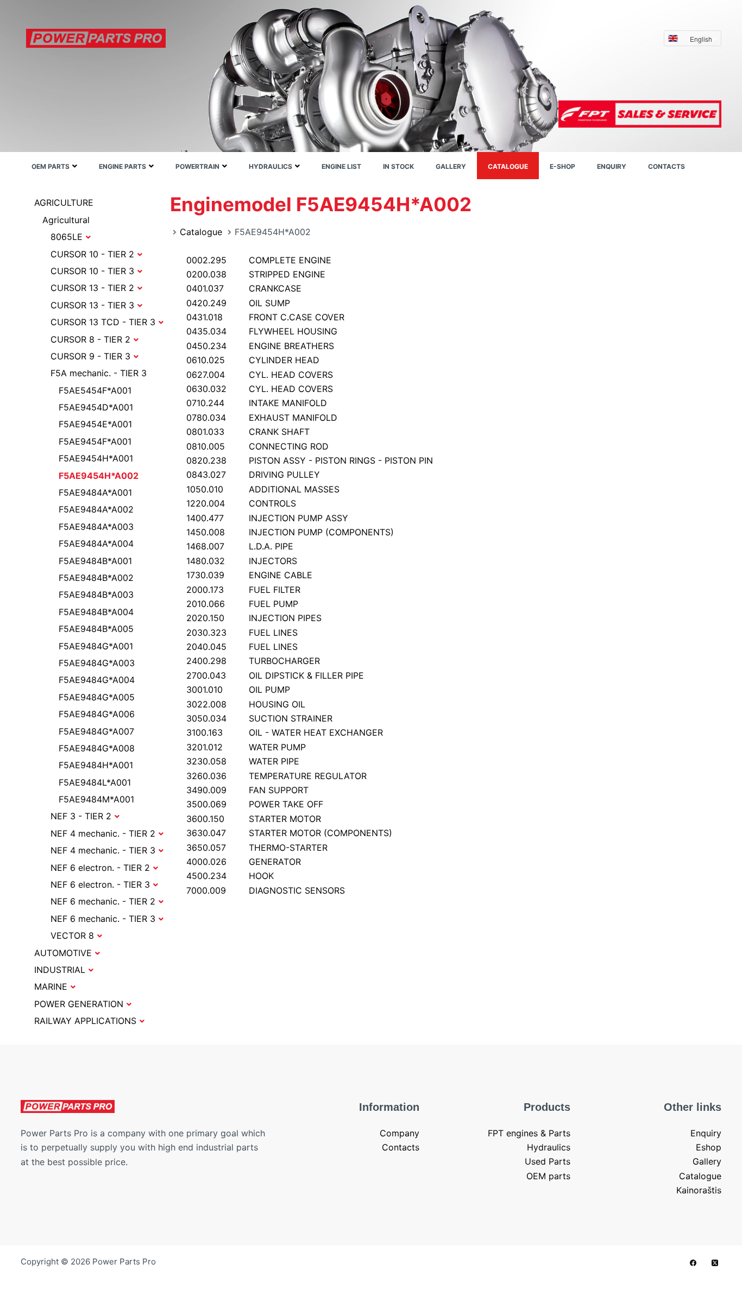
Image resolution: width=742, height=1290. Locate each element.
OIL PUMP (238, 689)
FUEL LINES (242, 632)
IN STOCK (398, 166)
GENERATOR (243, 861)
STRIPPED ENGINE (255, 274)
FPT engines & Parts (529, 1133)
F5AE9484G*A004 (97, 679)
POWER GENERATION (78, 1003)
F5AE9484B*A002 (96, 577)
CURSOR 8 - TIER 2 (90, 339)
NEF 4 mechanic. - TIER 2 (103, 833)
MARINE (50, 986)
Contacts (666, 166)
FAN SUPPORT (247, 790)
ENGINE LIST (341, 166)
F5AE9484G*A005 (97, 697)
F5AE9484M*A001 (96, 799)
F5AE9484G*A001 (96, 646)
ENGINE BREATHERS (260, 345)
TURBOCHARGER (253, 660)
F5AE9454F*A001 (95, 441)
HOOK (230, 875)
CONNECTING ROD (257, 446)
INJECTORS (241, 560)
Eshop (708, 1147)
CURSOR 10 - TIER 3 (92, 270)
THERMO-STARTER (257, 847)
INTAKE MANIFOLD (256, 402)
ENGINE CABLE (249, 575)
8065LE (67, 236)
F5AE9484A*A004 (96, 543)
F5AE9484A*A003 (96, 526)
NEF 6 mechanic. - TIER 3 (103, 918)
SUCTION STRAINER (259, 718)
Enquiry (611, 166)
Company (399, 1133)
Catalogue (508, 166)
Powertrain (197, 166)
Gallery (451, 166)
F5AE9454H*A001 (96, 458)
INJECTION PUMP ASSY (267, 518)
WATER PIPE (242, 761)
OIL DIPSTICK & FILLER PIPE (275, 675)
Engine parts (122, 166)
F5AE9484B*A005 (96, 628)
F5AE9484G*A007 (96, 731)
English (701, 38)
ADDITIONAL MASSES (262, 489)
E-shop (562, 166)
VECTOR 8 (72, 935)
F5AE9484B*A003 (96, 594)
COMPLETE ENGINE (258, 260)
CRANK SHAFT (248, 431)
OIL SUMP (238, 303)
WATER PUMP (246, 747)
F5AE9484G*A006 (97, 714)
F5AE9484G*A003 (97, 662)
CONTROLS (241, 503)
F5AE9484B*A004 (96, 611)
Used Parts (547, 1161)
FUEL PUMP (242, 603)
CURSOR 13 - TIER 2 (92, 287)
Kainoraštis (698, 1190)
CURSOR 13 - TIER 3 (92, 305)
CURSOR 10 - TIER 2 (92, 254)
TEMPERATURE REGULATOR (276, 775)
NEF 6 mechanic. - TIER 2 (103, 901)
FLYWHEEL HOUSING (261, 331)
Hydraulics (270, 166)
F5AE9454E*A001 (95, 424)
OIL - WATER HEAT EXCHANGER (284, 732)
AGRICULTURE (63, 202)
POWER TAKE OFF (254, 804)
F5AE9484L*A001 (95, 782)
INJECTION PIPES (254, 617)
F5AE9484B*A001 (95, 560)
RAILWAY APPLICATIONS (85, 1020)
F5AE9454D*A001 (96, 407)
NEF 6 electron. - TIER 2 (100, 867)
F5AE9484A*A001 (95, 492)
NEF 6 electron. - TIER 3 (100, 884)
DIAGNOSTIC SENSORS (265, 890)
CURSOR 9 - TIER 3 (90, 356)
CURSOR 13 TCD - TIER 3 (103, 322)
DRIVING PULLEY (253, 474)
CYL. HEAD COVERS (259, 374)
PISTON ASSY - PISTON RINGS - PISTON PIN (309, 460)
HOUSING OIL (245, 704)
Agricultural (66, 219)
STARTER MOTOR (253, 818)
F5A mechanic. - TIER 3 (99, 373)
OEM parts (51, 166)
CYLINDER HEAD (252, 360)
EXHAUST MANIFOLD (261, 417)
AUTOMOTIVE (63, 952)
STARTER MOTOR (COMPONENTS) (289, 832)
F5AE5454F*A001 (95, 390)
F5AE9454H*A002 (99, 475)
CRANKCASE (243, 288)
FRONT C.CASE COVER (265, 317)
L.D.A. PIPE (239, 546)
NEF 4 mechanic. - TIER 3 (103, 850)
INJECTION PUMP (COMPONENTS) (290, 532)
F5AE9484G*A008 (97, 748)
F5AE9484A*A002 (96, 509)
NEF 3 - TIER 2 (81, 816)
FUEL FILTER (243, 589)
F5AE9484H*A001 (96, 765)
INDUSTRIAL (59, 969)
